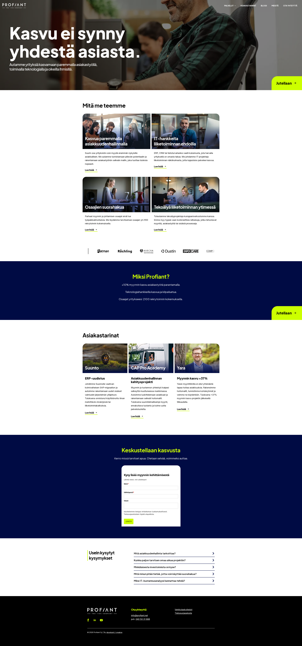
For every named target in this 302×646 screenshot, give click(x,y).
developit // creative (114, 632)
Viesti (126, 501)
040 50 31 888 (143, 619)
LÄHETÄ (129, 521)
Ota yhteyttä (290, 5)
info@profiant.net (139, 615)
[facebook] (88, 620)
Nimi (126, 484)
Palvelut (229, 5)
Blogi (264, 5)
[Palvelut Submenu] (236, 5)
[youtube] (101, 620)
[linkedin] (94, 620)
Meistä (275, 5)
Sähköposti (129, 492)
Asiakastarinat (248, 5)
